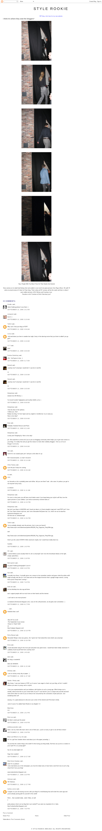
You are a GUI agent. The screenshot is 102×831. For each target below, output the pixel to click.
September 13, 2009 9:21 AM (18, 428)
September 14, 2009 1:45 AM (18, 652)
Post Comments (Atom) (18, 819)
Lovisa (9, 334)
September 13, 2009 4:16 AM (18, 341)
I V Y (8, 345)
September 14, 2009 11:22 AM (18, 666)
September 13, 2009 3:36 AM (18, 329)
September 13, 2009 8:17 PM (18, 604)
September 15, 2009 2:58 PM (18, 732)
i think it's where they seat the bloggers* (18, 19)
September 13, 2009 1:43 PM (18, 546)
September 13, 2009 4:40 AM (18, 351)
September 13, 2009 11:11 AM (18, 490)
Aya (8, 572)
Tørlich (9, 324)
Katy (8, 423)
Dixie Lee (10, 717)
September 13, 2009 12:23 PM (18, 502)
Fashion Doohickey (13, 355)
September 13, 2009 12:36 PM (18, 518)
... (8, 609)
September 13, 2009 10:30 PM (18, 640)
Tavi (8, 451)
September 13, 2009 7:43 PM (18, 582)
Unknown (10, 779)
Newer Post (6, 816)
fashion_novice (11, 789)
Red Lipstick (11, 563)
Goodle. (9, 304)
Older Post (67, 816)
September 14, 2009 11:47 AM (18, 676)
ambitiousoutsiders (12, 727)
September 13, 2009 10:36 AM (18, 470)
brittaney (9, 670)
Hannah (9, 365)
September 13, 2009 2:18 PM (18, 558)
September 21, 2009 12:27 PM (18, 784)
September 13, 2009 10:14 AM (18, 460)
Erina (8, 645)
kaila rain (10, 586)
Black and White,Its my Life (15, 737)
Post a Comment (8, 813)
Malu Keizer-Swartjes (13, 761)
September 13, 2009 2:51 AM (18, 309)
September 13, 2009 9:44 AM (18, 446)
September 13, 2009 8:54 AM (18, 418)
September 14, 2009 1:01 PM (18, 712)
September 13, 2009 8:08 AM (18, 402)
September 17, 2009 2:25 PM (18, 774)
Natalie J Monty (12, 680)
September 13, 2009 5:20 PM (18, 568)
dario (8, 657)
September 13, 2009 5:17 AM (18, 361)
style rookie (51, 9)
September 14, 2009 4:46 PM (18, 722)
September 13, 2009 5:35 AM (18, 374)
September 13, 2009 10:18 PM (18, 630)
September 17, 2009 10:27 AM (18, 756)
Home (36, 816)
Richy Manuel (11, 635)
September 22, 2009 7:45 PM (18, 808)
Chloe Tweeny (11, 465)
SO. (8, 551)
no (8, 474)
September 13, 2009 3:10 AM (18, 319)
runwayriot (10, 314)
